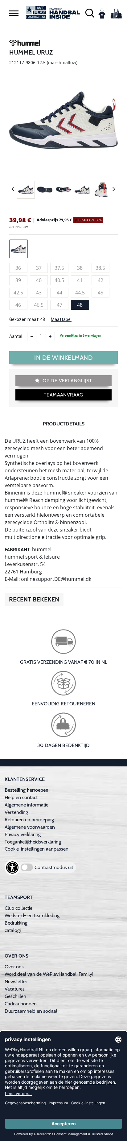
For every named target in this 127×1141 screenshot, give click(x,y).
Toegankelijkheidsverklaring (33, 842)
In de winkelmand (63, 357)
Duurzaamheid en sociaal (31, 1011)
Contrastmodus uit (54, 867)
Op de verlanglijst (66, 381)
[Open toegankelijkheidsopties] (12, 867)
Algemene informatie (26, 805)
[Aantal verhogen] (50, 336)
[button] (14, 13)
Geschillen (15, 996)
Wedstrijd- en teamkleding (32, 915)
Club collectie (18, 908)
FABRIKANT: (18, 549)
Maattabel (61, 319)
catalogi (13, 930)
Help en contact (21, 797)
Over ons (14, 967)
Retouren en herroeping (29, 820)
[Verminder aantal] (31, 336)
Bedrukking (16, 923)
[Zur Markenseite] (24, 44)
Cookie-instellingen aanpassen (36, 849)
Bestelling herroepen (26, 790)
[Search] (89, 12)
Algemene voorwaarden (30, 827)
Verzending (16, 812)
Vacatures (15, 989)
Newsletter (16, 981)
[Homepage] (53, 12)
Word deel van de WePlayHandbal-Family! (49, 974)
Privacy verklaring (23, 834)
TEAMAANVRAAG (63, 395)
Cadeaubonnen (21, 1004)
